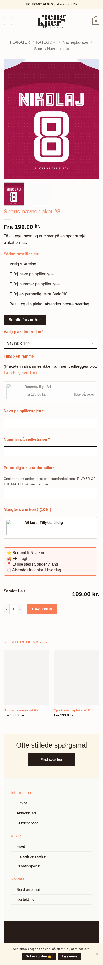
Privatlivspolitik (28, 866)
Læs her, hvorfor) (20, 373)
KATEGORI (46, 42)
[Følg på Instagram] (56, 933)
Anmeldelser (26, 813)
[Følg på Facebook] (47, 933)
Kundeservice (27, 823)
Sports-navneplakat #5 (21, 710)
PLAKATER (20, 42)
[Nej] (96, 955)
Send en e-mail (28, 889)
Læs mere (69, 956)
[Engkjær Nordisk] (51, 21)
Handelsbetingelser (32, 856)
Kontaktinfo (25, 899)
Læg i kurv (42, 609)
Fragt (21, 846)
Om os (22, 803)
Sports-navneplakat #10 (72, 710)
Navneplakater (75, 42)
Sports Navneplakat (51, 49)
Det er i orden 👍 (39, 956)
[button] (8, 21)
